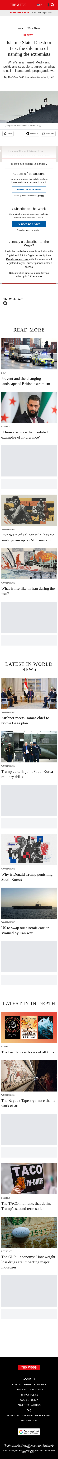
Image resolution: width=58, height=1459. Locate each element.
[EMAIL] (6, 303)
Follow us (34, 134)
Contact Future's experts (29, 1384)
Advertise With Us (29, 1405)
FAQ (29, 1410)
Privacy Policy (29, 1394)
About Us (29, 1379)
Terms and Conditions (29, 1389)
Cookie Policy (29, 1400)
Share (10, 134)
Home (20, 28)
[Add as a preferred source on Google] (29, 1431)
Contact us (36, 276)
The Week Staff (16, 77)
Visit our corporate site (40, 1447)
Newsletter (50, 134)
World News (34, 28)
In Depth (29, 35)
